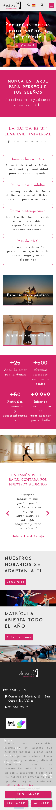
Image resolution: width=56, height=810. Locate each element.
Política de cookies (19, 785)
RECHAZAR (16, 803)
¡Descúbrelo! (27, 45)
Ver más (26, 180)
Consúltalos (15, 581)
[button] (51, 5)
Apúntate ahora (19, 637)
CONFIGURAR (28, 794)
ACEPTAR (41, 803)
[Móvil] (42, 5)
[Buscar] (28, 5)
